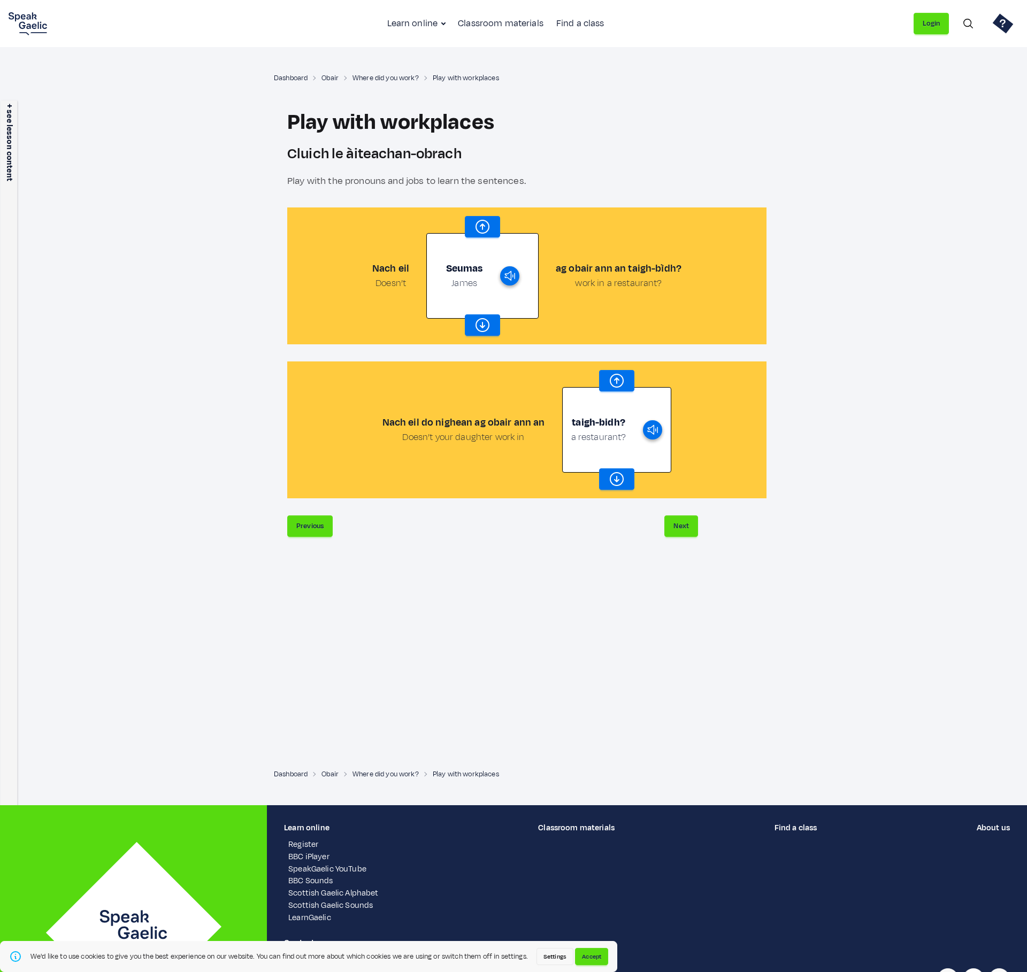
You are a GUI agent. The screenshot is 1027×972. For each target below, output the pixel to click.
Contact (299, 942)
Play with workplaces (466, 78)
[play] (509, 276)
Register (303, 844)
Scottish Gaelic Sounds (330, 905)
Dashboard (291, 78)
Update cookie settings (327, 955)
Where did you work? (385, 78)
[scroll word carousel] (482, 226)
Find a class (580, 23)
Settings (554, 956)
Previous (310, 526)
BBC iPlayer (308, 856)
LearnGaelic (309, 917)
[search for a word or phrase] (968, 23)
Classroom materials (500, 23)
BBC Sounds (310, 880)
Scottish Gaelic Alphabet (333, 893)
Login (931, 23)
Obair (330, 78)
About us (993, 828)
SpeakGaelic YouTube (327, 869)
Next (681, 526)
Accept (591, 956)
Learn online (412, 23)
